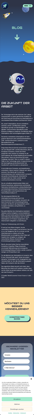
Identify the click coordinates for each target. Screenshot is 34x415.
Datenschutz (16, 413)
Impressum (23, 413)
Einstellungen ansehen (17, 409)
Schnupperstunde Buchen (17, 318)
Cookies (10, 413)
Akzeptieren (17, 399)
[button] (31, 379)
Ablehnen (17, 404)
